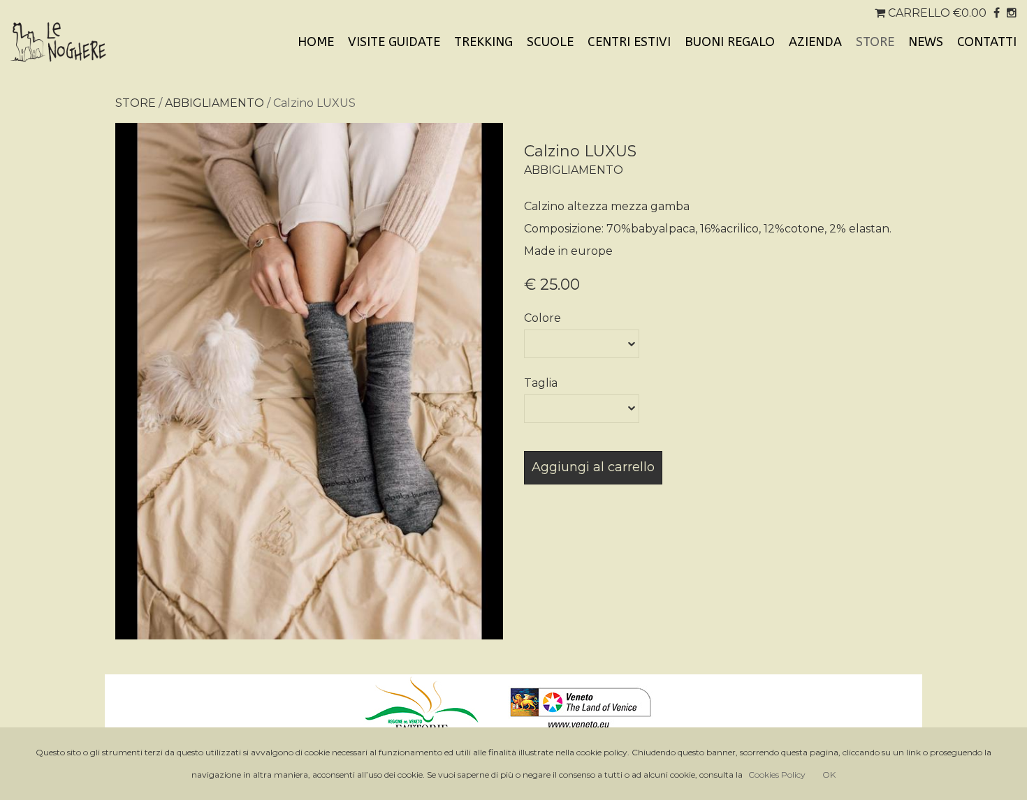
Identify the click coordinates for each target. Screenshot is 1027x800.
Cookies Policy (777, 774)
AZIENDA (815, 42)
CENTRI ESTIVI (629, 42)
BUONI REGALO (730, 42)
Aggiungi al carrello (593, 467)
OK (829, 774)
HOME (316, 42)
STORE (875, 42)
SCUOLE (550, 42)
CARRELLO (935, 13)
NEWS (925, 42)
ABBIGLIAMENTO (214, 103)
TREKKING (483, 42)
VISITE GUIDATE (394, 42)
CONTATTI (987, 42)
